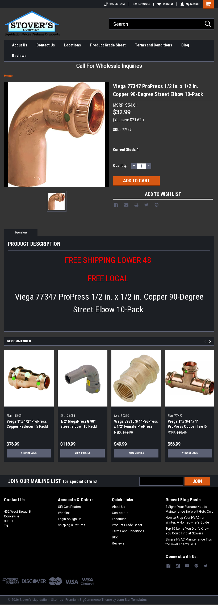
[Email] (126, 205)
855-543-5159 (117, 4)
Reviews (19, 55)
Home (8, 75)
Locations (72, 45)
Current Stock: (126, 150)
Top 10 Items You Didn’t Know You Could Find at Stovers (187, 531)
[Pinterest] (156, 205)
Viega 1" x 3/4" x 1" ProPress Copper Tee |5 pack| (187, 426)
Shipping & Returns (71, 525)
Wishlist (168, 4)
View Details (29, 452)
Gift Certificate (141, 4)
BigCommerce (90, 600)
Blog (185, 45)
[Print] (136, 205)
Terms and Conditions (153, 45)
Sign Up (75, 519)
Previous (206, 342)
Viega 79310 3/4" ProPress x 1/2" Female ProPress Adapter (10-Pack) (136, 426)
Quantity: (120, 165)
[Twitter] (146, 205)
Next (211, 342)
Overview (21, 232)
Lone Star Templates (132, 600)
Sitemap (57, 600)
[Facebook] (116, 205)
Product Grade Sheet (108, 45)
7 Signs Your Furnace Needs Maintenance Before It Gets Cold (189, 509)
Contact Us (45, 45)
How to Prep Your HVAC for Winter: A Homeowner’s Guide (187, 520)
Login (62, 519)
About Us (19, 45)
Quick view (28, 402)
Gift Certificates (69, 507)
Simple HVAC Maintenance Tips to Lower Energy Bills (189, 542)
